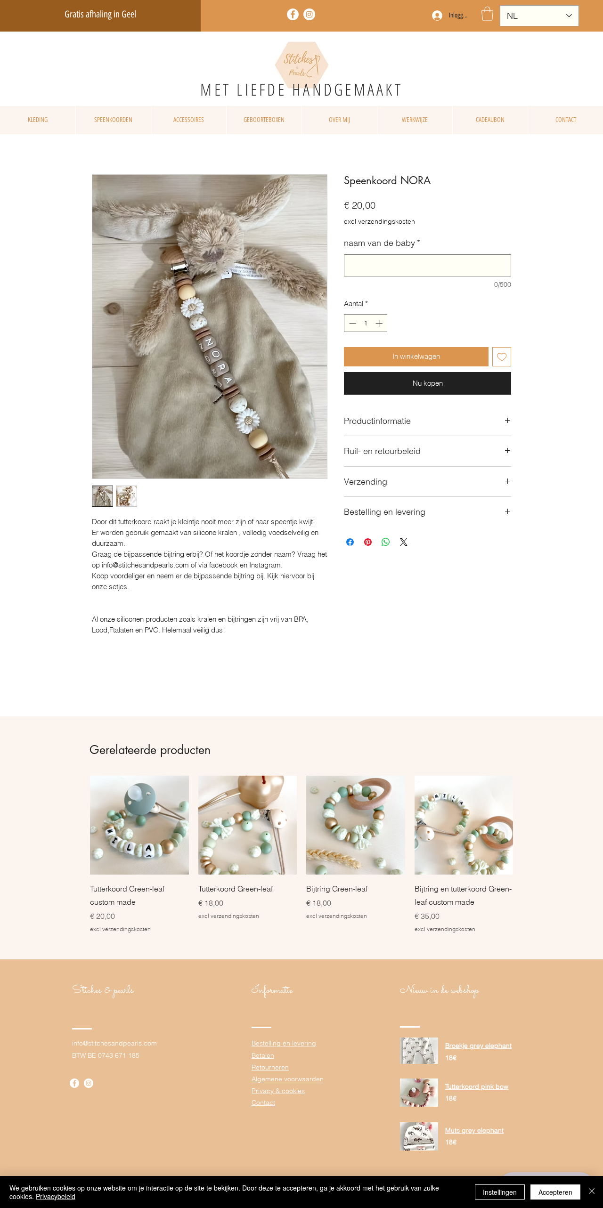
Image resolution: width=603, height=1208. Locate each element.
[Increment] (380, 323)
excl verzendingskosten (379, 221)
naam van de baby (382, 242)
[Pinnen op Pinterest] (368, 542)
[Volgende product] (526, 824)
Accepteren (555, 1192)
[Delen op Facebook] (350, 542)
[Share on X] (403, 542)
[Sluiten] (591, 1192)
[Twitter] (309, 14)
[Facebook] (293, 14)
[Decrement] (351, 323)
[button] (487, 14)
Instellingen (500, 1192)
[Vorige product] (76, 824)
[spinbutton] (366, 323)
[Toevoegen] (502, 356)
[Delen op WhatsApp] (385, 542)
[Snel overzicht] (139, 825)
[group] (301, 854)
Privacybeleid (55, 1196)
